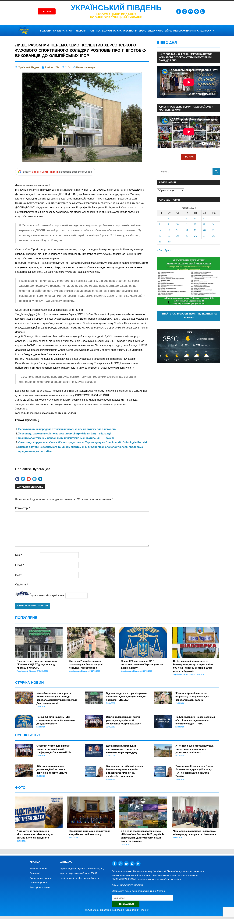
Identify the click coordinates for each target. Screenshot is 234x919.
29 (160, 241)
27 (204, 235)
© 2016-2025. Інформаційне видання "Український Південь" (117, 910)
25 (187, 235)
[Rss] (202, 11)
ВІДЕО (151, 30)
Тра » (167, 250)
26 (195, 235)
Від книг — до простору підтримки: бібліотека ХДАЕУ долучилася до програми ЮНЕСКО (37, 664)
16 (169, 230)
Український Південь (116, 7)
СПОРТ (70, 30)
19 (195, 230)
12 (195, 224)
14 (213, 224)
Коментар (22, 508)
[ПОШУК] (216, 171)
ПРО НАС (189, 156)
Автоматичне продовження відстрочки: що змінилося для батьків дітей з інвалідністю (35, 834)
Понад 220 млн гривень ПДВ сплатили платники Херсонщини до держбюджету (142, 664)
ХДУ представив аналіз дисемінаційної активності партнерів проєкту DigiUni (51, 769)
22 (160, 235)
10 (177, 224)
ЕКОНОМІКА (109, 30)
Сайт (18, 575)
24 (177, 235)
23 (169, 235)
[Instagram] (184, 11)
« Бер (160, 250)
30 (169, 241)
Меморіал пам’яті (184, 30)
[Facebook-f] (178, 11)
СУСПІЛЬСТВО (125, 30)
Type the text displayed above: (48, 595)
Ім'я (18, 555)
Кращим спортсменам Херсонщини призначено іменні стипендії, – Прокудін (66, 438)
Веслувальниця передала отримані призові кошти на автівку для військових (67, 429)
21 (213, 230)
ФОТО (159, 30)
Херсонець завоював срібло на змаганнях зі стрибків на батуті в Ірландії (64, 433)
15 (160, 230)
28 (213, 235)
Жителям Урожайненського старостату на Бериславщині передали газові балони (86, 664)
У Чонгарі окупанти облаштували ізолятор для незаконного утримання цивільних (194, 749)
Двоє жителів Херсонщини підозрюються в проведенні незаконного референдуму (122, 749)
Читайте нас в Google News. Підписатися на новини (189, 315)
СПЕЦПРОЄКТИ (205, 30)
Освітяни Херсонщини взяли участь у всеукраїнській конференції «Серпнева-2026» (123, 720)
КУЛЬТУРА (58, 30)
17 (177, 230)
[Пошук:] (185, 171)
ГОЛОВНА (45, 30)
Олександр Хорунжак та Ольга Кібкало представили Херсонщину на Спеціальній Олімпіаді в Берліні (82, 442)
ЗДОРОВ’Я (81, 30)
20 (204, 230)
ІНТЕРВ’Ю (140, 30)
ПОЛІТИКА (94, 30)
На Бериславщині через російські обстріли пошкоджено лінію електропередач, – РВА (195, 720)
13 (204, 224)
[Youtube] (190, 11)
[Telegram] (196, 11)
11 (186, 224)
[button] (17, 479)
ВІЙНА (168, 30)
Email (19, 565)
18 (187, 230)
